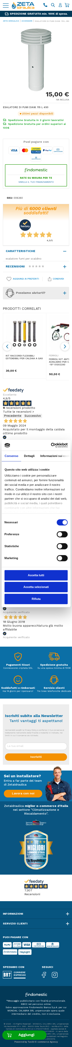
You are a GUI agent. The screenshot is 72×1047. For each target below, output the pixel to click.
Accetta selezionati (36, 587)
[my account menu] (60, 5)
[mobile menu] (6, 5)
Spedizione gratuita (54, 665)
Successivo (33, 416)
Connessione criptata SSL (18, 668)
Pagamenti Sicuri (18, 665)
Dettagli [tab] (29, 456)
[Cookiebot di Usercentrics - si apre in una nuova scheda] (51, 445)
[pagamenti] (18, 658)
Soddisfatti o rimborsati (18, 688)
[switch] (62, 534)
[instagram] (57, 975)
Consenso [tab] (11, 456)
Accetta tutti (36, 575)
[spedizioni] (54, 658)
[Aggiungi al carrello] (24, 1035)
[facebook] (47, 975)
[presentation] (7, 346)
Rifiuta (36, 598)
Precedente (12, 416)
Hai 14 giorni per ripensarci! (18, 691)
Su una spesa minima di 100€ (54, 668)
